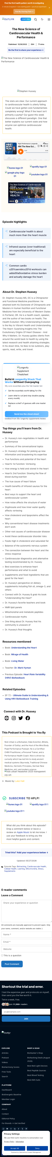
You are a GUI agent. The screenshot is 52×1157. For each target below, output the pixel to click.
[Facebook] (18, 1128)
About (4, 1109)
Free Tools (6, 1071)
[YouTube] (7, 1128)
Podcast (5, 1057)
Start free (26, 19)
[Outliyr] (9, 19)
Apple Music (23, 832)
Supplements (9, 871)
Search (5, 1076)
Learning (21, 869)
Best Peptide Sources (36, 1070)
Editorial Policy (8, 1118)
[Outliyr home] (7, 1038)
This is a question (12, 955)
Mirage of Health (19, 654)
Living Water (17, 661)
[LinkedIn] (14, 1128)
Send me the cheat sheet (26, 414)
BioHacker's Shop (35, 1053)
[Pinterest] (26, 1128)
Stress (40, 869)
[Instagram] (3, 1128)
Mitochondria (31, 869)
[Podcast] (11, 1128)
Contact (5, 1113)
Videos (5, 1062)
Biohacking (21, 866)
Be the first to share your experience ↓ (26, 50)
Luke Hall (19, 781)
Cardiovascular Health (36, 866)
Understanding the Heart (24, 647)
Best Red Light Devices (37, 1065)
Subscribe (17, 798)
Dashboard (7, 1089)
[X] (22, 1128)
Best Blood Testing (35, 1075)
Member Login (8, 1099)
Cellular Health (10, 869)
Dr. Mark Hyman (22, 667)
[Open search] (35, 19)
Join (26, 1019)
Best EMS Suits (33, 1080)
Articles (5, 1053)
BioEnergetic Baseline (11, 1094)
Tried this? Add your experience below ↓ (26, 852)
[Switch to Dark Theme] (42, 19)
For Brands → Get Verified (13, 1123)
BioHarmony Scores (10, 1067)
